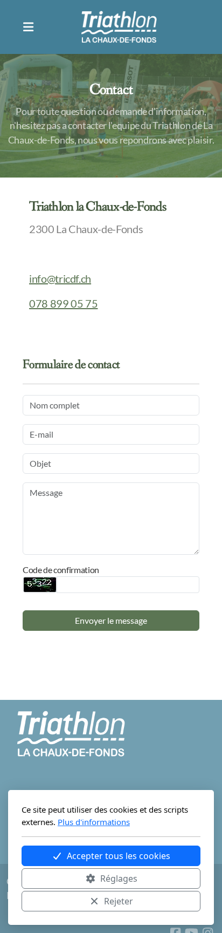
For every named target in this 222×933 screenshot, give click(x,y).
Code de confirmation (61, 569)
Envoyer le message (111, 620)
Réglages (118, 878)
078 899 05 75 (63, 303)
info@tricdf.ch (60, 278)
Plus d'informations (94, 821)
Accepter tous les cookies (118, 856)
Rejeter (118, 901)
